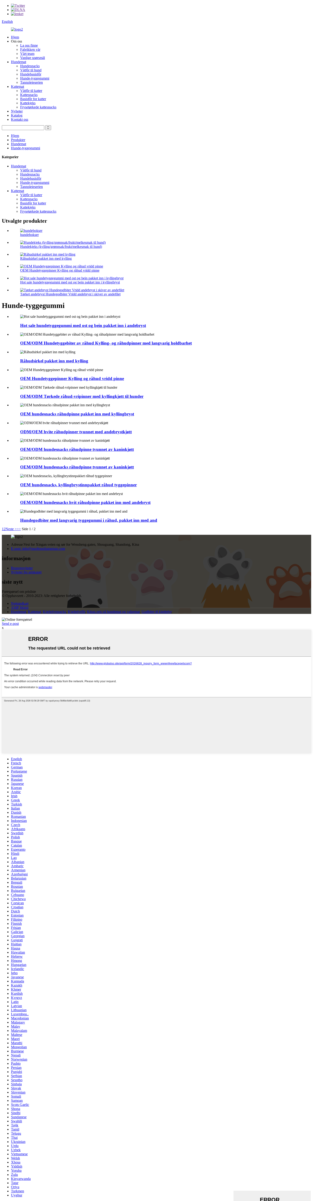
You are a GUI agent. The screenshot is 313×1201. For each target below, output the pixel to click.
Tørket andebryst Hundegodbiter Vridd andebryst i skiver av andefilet (70, 294)
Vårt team (27, 54)
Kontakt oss (19, 119)
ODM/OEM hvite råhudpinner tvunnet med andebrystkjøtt (76, 431)
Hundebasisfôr (30, 74)
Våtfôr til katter (31, 91)
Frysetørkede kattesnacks (38, 107)
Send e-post (10, 624)
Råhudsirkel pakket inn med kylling (46, 258)
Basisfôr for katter (33, 99)
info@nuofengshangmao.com (38, 549)
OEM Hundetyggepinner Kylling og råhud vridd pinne (59, 270)
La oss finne (29, 45)
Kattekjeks (28, 103)
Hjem (15, 37)
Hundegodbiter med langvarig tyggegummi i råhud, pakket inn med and (88, 520)
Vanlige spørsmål (32, 58)
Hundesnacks (30, 66)
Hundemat (18, 62)
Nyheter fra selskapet (26, 572)
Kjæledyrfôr (76, 612)
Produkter (18, 140)
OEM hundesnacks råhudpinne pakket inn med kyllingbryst (77, 414)
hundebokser (29, 235)
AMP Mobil (19, 608)
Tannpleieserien (31, 82)
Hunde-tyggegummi (34, 78)
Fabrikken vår (30, 49)
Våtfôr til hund (30, 70)
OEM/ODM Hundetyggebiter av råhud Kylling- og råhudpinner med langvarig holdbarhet (106, 343)
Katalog (16, 115)
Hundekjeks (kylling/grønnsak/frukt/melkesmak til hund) (61, 247)
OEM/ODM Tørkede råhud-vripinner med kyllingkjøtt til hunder (81, 396)
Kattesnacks (29, 95)
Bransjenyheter (22, 568)
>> (19, 529)
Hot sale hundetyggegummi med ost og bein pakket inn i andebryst (83, 325)
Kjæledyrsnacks (54, 612)
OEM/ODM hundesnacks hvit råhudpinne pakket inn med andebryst (85, 502)
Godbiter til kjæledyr (156, 612)
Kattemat (17, 86)
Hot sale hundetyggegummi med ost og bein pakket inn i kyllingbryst (70, 282)
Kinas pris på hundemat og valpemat (113, 612)
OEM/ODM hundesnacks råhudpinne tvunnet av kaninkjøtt (77, 449)
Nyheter (17, 111)
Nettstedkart (19, 603)
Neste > (11, 529)
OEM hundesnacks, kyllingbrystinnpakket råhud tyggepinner (78, 484)
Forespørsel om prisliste (19, 592)
